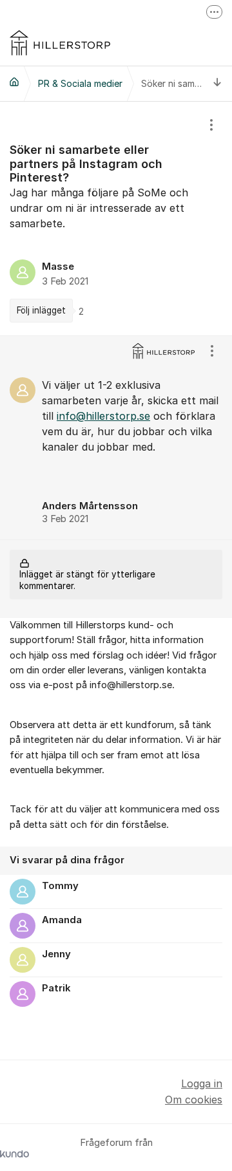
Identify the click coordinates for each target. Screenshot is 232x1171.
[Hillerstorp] (14, 81)
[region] (116, 218)
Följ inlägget (41, 310)
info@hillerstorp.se (103, 415)
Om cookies (193, 1099)
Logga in (201, 1083)
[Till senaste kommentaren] (217, 83)
